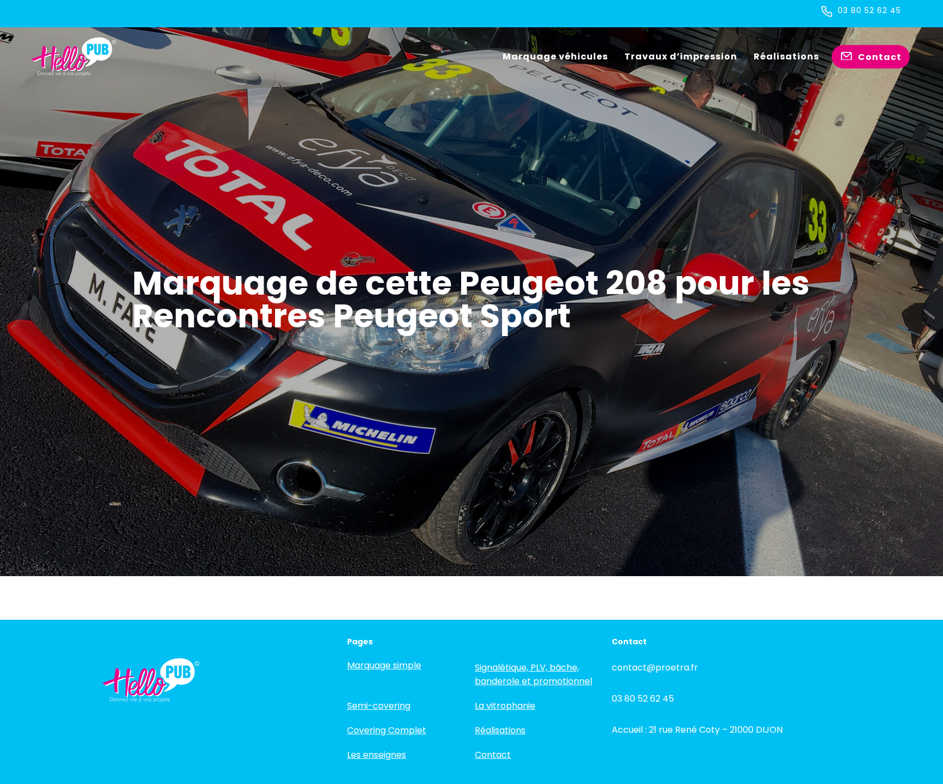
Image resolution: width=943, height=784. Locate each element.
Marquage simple (384, 665)
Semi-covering (378, 705)
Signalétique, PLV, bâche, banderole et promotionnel (533, 674)
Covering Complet (386, 730)
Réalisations (500, 730)
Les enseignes (376, 755)
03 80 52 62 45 (869, 10)
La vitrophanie (505, 705)
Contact (493, 755)
